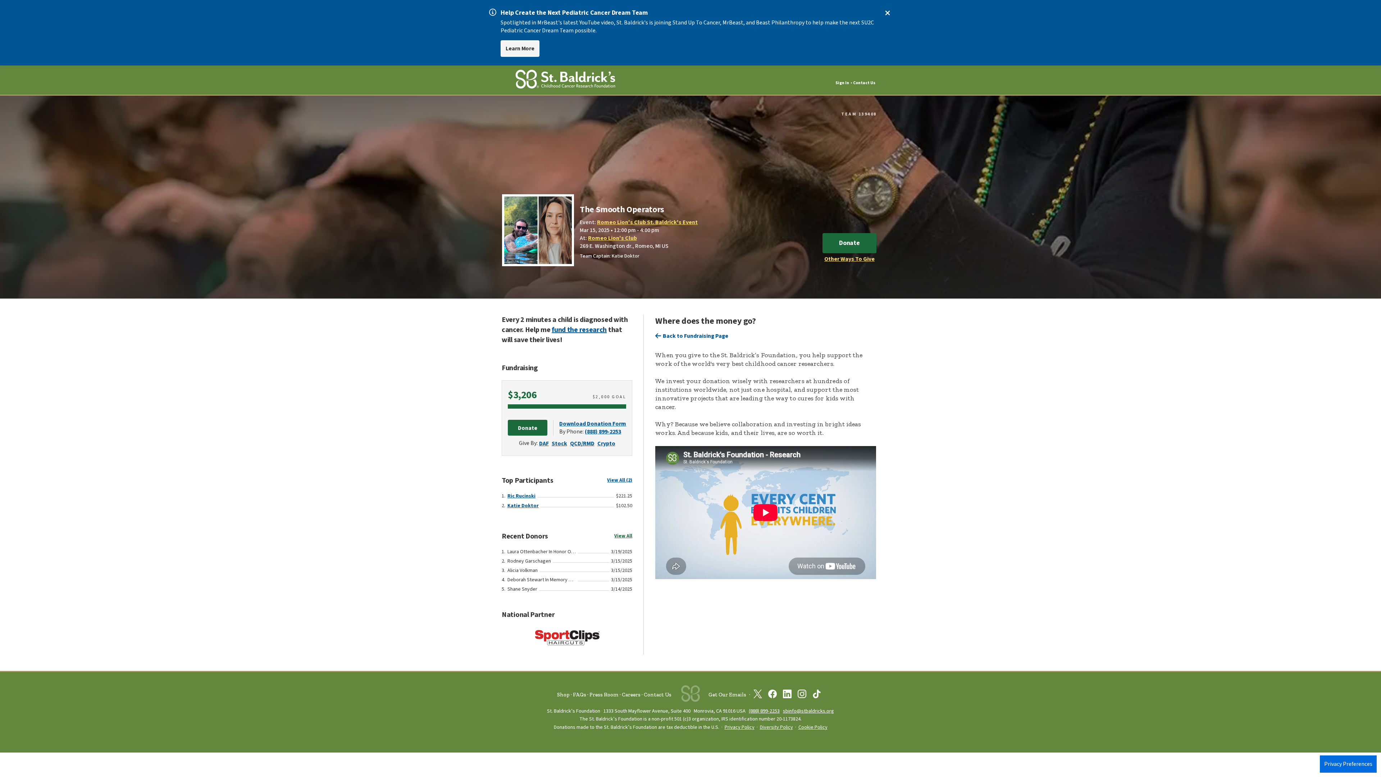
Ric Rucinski (521, 496)
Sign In (842, 83)
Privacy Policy (740, 727)
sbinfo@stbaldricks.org (808, 711)
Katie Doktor (523, 506)
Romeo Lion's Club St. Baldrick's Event (647, 222)
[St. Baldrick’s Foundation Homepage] (565, 80)
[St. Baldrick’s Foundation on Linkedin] (787, 695)
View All (623, 536)
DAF (544, 443)
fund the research (579, 330)
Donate (849, 242)
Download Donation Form (592, 424)
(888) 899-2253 (603, 432)
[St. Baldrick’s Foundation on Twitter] (757, 695)
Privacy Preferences (1348, 764)
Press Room (604, 694)
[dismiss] (887, 13)
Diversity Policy (776, 727)
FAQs (579, 694)
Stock (559, 443)
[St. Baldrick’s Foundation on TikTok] (816, 695)
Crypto (606, 443)
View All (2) (619, 480)
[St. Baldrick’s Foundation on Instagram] (802, 695)
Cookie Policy (813, 727)
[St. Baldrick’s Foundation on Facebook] (772, 695)
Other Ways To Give (849, 259)
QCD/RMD (582, 443)
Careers (631, 694)
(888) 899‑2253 (764, 711)
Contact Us (864, 83)
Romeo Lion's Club (612, 238)
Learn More (520, 49)
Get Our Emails (727, 694)
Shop (563, 694)
